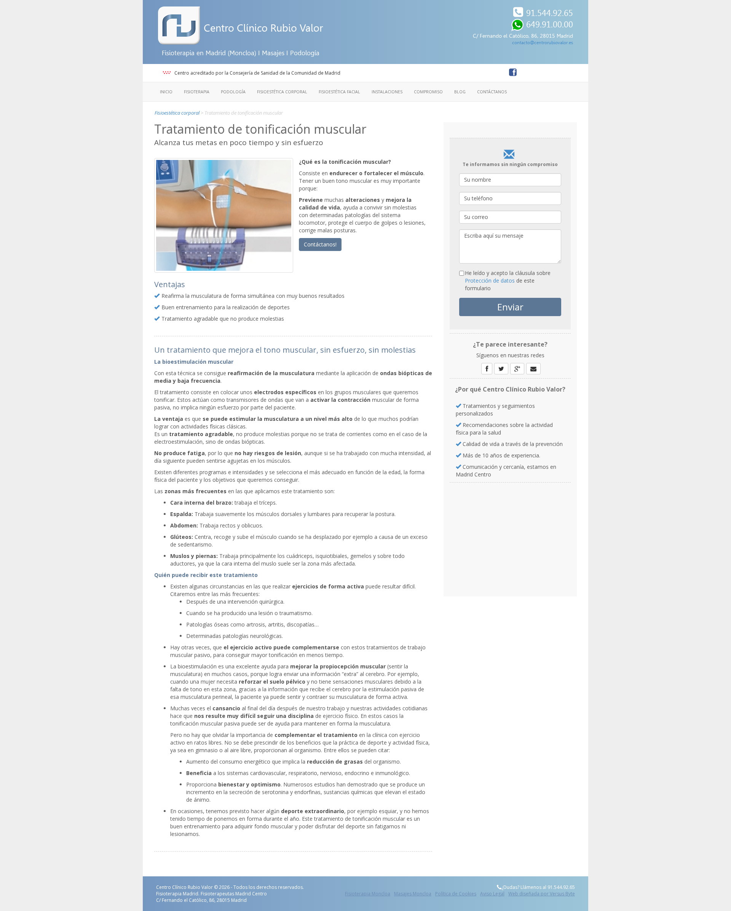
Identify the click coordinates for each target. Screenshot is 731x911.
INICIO (166, 91)
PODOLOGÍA (233, 91)
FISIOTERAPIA (196, 91)
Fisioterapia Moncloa (367, 893)
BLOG (460, 91)
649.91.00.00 (549, 24)
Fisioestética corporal (177, 112)
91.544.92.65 (549, 13)
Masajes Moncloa (412, 893)
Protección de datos (490, 280)
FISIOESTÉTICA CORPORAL (282, 91)
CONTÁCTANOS (492, 91)
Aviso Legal (492, 893)
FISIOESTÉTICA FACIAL (339, 91)
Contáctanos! (320, 244)
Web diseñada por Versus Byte (541, 893)
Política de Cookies (455, 893)
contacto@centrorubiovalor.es (542, 42)
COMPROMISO (428, 91)
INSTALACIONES (387, 91)
